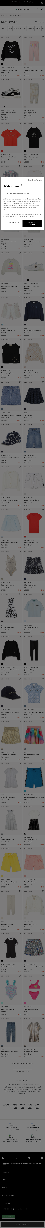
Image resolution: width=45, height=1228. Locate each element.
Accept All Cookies (32, 223)
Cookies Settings (14, 222)
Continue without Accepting (34, 180)
